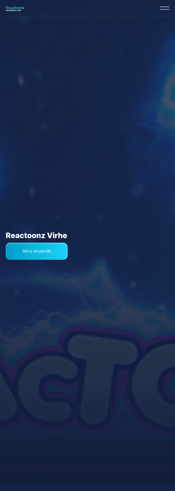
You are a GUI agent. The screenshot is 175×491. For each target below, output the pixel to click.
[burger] (164, 8)
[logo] (15, 8)
